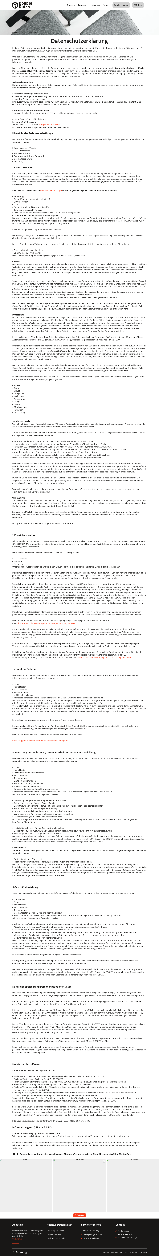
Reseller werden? (55, 1234)
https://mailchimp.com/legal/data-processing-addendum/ (105, 657)
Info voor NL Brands (56, 1238)
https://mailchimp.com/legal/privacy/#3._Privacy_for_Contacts (46, 623)
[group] (26, 1185)
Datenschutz (134, 1252)
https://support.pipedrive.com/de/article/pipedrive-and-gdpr (39, 740)
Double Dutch (118, 1252)
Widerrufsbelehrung (91, 1238)
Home (14, 32)
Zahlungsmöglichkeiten (92, 1234)
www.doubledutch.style (51, 190)
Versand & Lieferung (91, 1230)
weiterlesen (17, 1239)
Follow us (80, 1215)
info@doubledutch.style (49, 124)
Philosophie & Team (56, 1230)
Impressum (143, 1252)
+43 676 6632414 (125, 1234)
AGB (126, 1252)
